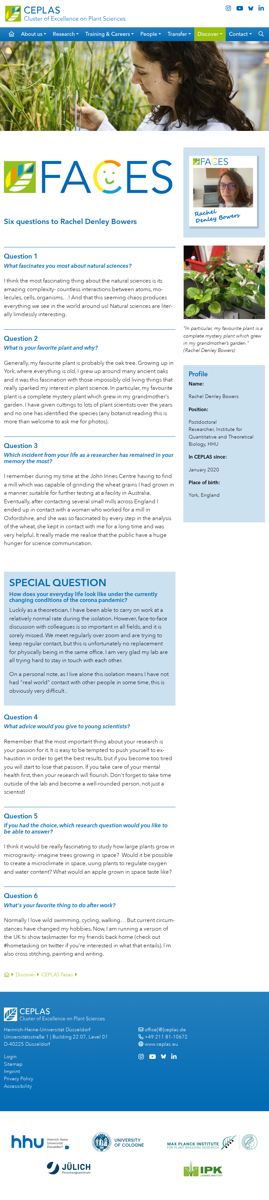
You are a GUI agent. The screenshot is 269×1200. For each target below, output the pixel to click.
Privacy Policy (18, 1079)
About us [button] (31, 34)
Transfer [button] (177, 34)
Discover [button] (207, 34)
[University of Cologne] (118, 1142)
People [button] (148, 34)
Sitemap (13, 1064)
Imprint (12, 1071)
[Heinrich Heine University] (40, 1142)
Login (10, 1057)
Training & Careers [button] (107, 34)
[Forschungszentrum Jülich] (69, 1168)
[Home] (7, 975)
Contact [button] (238, 34)
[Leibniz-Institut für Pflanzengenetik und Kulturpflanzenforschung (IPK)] (203, 1168)
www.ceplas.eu (161, 1044)
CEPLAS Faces (57, 975)
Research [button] (64, 34)
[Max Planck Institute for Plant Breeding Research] (212, 1142)
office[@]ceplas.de (165, 1030)
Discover (25, 975)
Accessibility (18, 1086)
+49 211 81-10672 (166, 1037)
